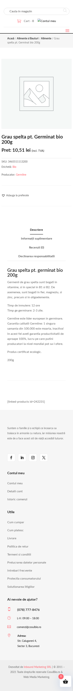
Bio (14, 167)
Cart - (29, 21)
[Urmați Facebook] (11, 458)
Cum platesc (15, 530)
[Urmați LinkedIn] (22, 458)
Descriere (36, 229)
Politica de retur (17, 546)
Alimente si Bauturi (27, 38)
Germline (21, 175)
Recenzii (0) (36, 247)
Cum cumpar (15, 522)
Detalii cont (15, 491)
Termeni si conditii (19, 554)
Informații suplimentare (36, 238)
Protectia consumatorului (24, 578)
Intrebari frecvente (19, 570)
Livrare (11, 538)
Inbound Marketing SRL (37, 667)
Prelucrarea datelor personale (26, 562)
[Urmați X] (44, 458)
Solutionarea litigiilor (21, 586)
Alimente (46, 38)
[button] (15, 195)
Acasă (10, 38)
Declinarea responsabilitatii (36, 256)
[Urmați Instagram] (33, 458)
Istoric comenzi (17, 499)
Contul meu (15, 483)
